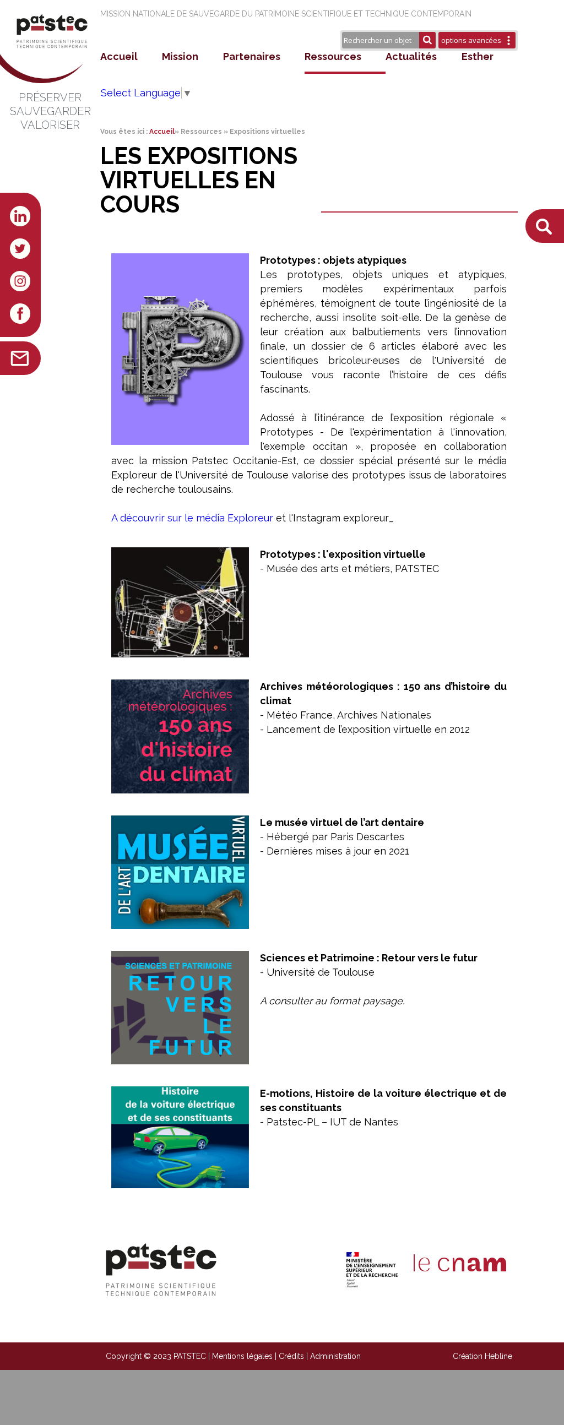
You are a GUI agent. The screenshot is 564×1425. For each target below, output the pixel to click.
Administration (335, 1356)
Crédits (291, 1356)
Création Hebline (482, 1356)
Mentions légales (242, 1356)
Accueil (119, 56)
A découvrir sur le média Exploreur (192, 518)
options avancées (471, 40)
